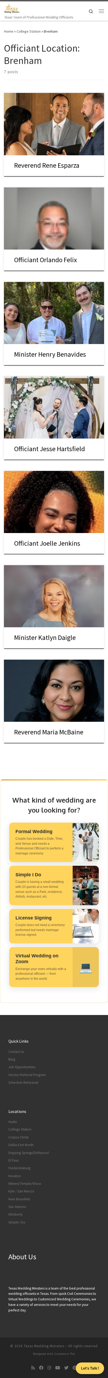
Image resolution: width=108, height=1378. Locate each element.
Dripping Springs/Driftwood (28, 1153)
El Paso (13, 1160)
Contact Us (16, 1051)
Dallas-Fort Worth (21, 1145)
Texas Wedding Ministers (44, 1346)
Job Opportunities (21, 1067)
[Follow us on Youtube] (57, 1368)
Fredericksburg (19, 1168)
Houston (14, 1176)
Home (8, 31)
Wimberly (15, 1214)
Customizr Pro (64, 1354)
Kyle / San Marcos (21, 1191)
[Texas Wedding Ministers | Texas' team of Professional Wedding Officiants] (12, 8)
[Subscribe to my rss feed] (33, 1368)
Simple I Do (16, 1222)
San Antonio (17, 1207)
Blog (11, 1059)
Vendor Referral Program (27, 1075)
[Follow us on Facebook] (41, 1368)
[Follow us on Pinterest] (75, 1368)
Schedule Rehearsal (23, 1082)
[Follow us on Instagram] (49, 1368)
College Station (29, 31)
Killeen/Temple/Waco (24, 1183)
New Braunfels (19, 1199)
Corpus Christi (18, 1137)
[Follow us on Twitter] (66, 1368)
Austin (12, 1122)
